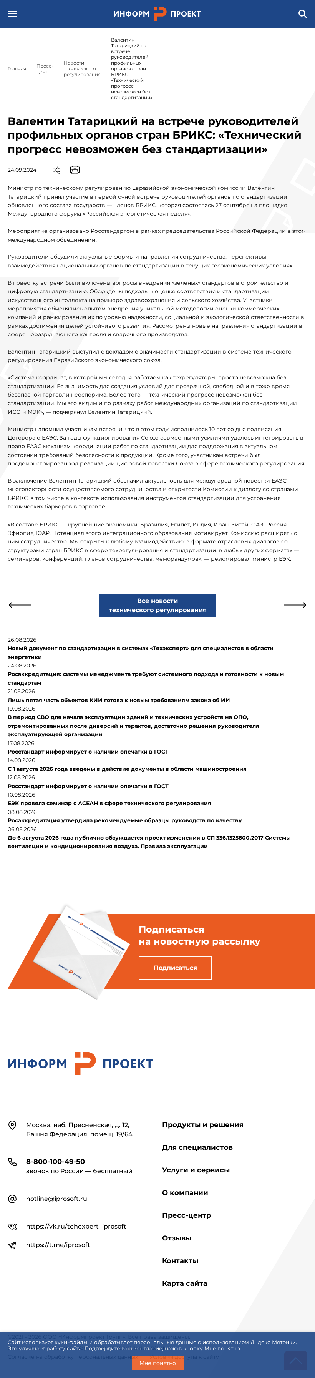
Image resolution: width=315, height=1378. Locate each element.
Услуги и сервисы (196, 1170)
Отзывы (176, 1238)
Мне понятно (157, 1363)
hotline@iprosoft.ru (56, 1198)
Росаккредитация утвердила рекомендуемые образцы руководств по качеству (125, 820)
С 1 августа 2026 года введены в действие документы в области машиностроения (127, 768)
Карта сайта (184, 1283)
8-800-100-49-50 (55, 1161)
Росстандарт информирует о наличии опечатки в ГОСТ (88, 751)
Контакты (180, 1261)
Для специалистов (197, 1147)
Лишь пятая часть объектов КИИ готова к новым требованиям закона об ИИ (119, 700)
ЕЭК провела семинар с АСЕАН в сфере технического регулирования (109, 803)
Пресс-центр (186, 1215)
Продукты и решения (203, 1125)
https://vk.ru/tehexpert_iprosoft (76, 1226)
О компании (185, 1193)
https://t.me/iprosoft (58, 1245)
